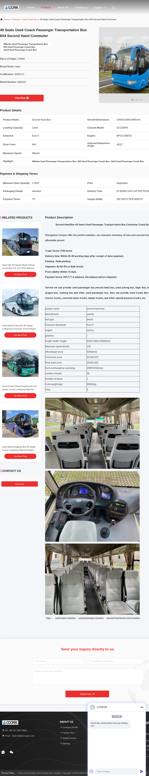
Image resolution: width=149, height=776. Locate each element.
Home (30, 7)
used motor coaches (65, 618)
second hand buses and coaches (123, 618)
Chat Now (20, 98)
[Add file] (91, 771)
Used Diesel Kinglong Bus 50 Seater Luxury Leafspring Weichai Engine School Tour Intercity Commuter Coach (20, 450)
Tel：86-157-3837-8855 (15, 730)
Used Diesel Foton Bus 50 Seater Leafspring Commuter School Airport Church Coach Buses (19, 328)
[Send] (141, 771)
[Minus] (141, 707)
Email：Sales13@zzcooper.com (19, 736)
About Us (62, 7)
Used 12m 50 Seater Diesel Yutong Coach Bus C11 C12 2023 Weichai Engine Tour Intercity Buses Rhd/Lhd (19, 268)
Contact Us (81, 7)
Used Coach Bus (30, 19)
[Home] (11, 7)
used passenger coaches (91, 618)
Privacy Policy (8, 773)
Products (46, 7)
